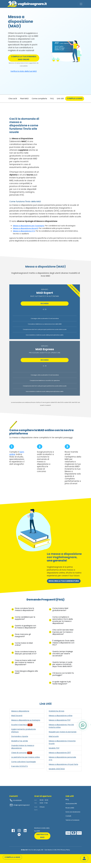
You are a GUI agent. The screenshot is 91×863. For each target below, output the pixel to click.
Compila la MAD (74, 98)
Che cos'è (12, 98)
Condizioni (75, 820)
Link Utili (60, 98)
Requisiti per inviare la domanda (62, 732)
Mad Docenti (16, 715)
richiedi (45, 303)
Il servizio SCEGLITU (19, 766)
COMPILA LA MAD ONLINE (23, 58)
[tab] (24, 609)
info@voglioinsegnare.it (21, 805)
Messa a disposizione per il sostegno (28, 225)
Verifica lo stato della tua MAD (23, 71)
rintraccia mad (42, 836)
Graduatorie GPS (71, 804)
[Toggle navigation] (81, 4)
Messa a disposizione (20, 711)
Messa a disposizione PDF (60, 720)
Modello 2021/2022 (57, 769)
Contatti (68, 816)
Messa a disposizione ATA (24, 231)
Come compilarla (39, 98)
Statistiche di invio (56, 711)
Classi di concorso (21, 752)
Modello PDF (54, 748)
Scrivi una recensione (73, 812)
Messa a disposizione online (60, 715)
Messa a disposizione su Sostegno (25, 720)
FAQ (52, 98)
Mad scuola (54, 736)
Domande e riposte (19, 736)
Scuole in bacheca (21, 724)
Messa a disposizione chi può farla (63, 764)
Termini (68, 820)
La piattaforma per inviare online (25, 757)
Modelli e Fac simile (19, 741)
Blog (67, 799)
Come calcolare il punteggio (23, 761)
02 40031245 (17, 800)
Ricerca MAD (70, 808)
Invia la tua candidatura (64, 581)
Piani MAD (24, 98)
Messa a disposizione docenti (25, 228)
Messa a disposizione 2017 (60, 752)
